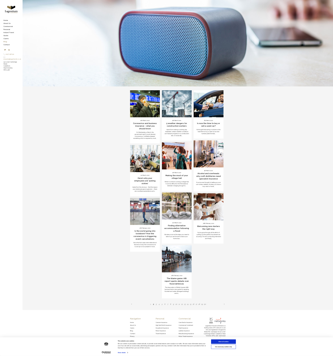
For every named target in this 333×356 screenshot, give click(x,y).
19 (202, 304)
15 (190, 304)
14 (188, 304)
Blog (131, 331)
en (4, 59)
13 (185, 304)
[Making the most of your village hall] (177, 155)
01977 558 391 (10, 54)
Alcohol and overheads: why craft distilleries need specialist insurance (208, 176)
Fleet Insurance (183, 328)
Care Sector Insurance (185, 322)
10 (176, 304)
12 (182, 304)
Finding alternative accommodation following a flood (176, 228)
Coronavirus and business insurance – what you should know (145, 126)
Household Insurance (162, 328)
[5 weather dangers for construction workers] (177, 103)
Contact (132, 333)
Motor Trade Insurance (186, 336)
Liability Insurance (184, 331)
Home (132, 322)
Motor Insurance (161, 331)
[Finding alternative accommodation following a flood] (177, 206)
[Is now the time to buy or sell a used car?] (208, 103)
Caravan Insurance (161, 322)
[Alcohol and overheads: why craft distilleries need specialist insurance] (208, 153)
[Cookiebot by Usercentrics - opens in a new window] (106, 352)
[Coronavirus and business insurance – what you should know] (145, 103)
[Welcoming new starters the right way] (208, 206)
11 (179, 304)
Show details (122, 352)
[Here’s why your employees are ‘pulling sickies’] (145, 158)
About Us (133, 325)
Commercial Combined (186, 325)
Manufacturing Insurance (186, 333)
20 (205, 304)
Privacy (132, 336)
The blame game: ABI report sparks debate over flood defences (177, 281)
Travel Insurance (161, 333)
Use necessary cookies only (223, 346)
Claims (132, 328)
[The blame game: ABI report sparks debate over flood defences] (177, 258)
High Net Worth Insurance (163, 325)
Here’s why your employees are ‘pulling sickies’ (145, 181)
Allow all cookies (223, 341)
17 (196, 304)
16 (193, 304)
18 (199, 304)
